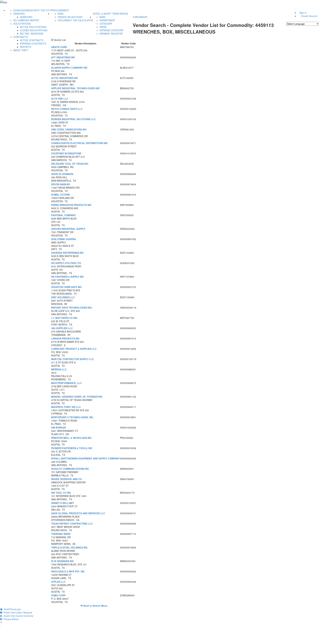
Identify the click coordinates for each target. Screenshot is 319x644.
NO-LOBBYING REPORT (26, 20)
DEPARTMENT (107, 20)
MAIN (60, 13)
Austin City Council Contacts (17, 615)
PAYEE (103, 27)
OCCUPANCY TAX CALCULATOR (75, 20)
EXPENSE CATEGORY (111, 30)
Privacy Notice (10, 619)
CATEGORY (106, 23)
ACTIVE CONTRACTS (31, 40)
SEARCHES (26, 17)
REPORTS (25, 47)
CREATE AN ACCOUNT (70, 17)
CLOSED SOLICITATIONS (33, 30)
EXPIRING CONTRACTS (33, 43)
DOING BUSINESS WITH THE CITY (32, 10)
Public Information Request (17, 612)
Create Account (309, 16)
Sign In (303, 12)
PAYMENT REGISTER (111, 33)
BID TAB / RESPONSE (31, 33)
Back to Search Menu (95, 605)
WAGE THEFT (20, 50)
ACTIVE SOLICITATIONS (33, 27)
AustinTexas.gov (12, 609)
